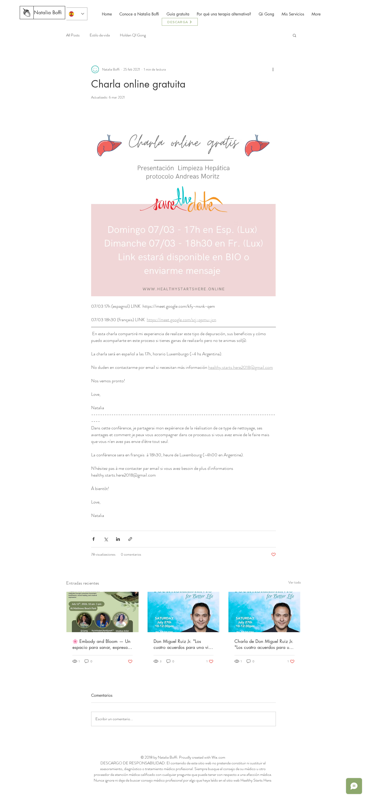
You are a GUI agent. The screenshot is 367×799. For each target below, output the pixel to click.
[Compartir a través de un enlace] (130, 539)
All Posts (73, 35)
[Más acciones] (273, 69)
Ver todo (294, 582)
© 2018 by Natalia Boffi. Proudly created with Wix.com (183, 757)
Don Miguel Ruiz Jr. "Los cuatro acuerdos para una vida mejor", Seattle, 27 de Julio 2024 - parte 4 (183, 644)
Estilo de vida (100, 35)
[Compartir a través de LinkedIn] (118, 539)
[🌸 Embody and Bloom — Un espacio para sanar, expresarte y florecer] (102, 612)
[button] (294, 35)
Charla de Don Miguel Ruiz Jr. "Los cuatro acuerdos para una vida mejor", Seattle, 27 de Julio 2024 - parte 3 (264, 644)
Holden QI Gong (133, 35)
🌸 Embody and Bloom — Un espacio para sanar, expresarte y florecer (102, 644)
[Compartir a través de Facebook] (93, 539)
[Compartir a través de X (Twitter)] (105, 539)
